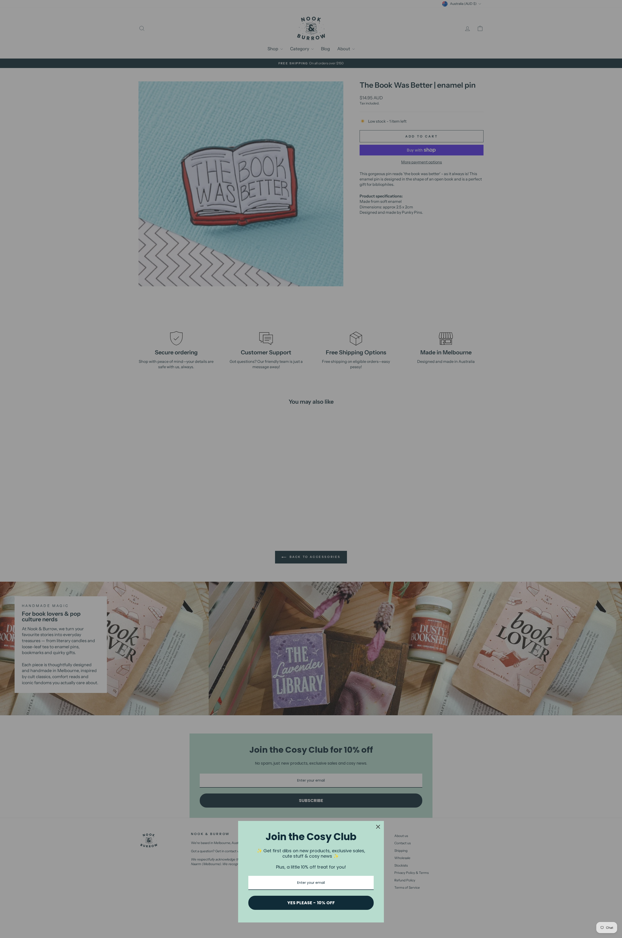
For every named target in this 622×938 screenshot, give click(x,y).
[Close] (378, 827)
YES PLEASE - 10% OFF (311, 903)
